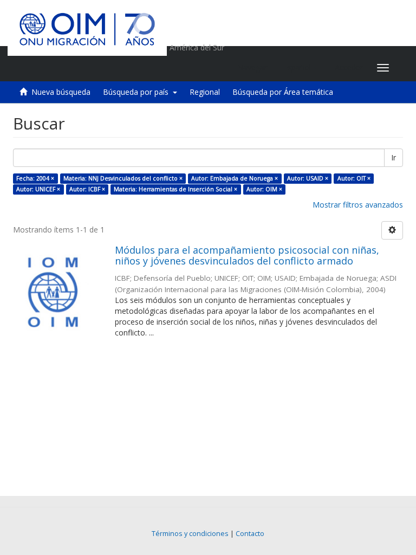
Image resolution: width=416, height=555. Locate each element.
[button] (301, 67)
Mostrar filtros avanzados (358, 204)
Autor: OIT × (353, 178)
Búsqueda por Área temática (282, 92)
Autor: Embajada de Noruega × (234, 178)
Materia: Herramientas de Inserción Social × (175, 189)
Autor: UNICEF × (38, 189)
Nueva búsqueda (60, 92)
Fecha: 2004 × (35, 178)
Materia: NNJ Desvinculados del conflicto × (123, 178)
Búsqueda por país (138, 92)
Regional (205, 92)
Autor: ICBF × (87, 189)
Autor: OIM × (264, 189)
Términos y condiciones (190, 533)
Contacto (250, 533)
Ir (393, 157)
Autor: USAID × (307, 178)
